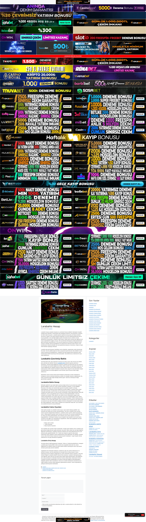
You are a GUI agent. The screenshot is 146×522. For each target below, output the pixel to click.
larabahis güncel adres (99, 435)
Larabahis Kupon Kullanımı (95, 328)
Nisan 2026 (91, 353)
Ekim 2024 (91, 369)
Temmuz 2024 (92, 375)
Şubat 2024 (91, 384)
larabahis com (92, 428)
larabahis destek (97, 428)
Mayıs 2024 (91, 378)
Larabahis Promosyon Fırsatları (96, 319)
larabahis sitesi (100, 443)
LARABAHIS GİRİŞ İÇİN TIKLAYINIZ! (73, 56)
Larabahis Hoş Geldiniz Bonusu (48, 470)
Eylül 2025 (91, 355)
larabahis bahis (92, 414)
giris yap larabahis (92, 407)
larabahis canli (99, 417)
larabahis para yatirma (93, 441)
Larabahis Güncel (92, 435)
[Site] (36, 98)
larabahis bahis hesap (46, 467)
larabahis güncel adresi (92, 436)
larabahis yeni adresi (93, 451)
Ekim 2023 (91, 392)
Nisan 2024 (91, 380)
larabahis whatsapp (94, 449)
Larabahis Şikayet (95, 454)
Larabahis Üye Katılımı (94, 317)
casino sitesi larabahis (99, 403)
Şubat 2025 (91, 361)
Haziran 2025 (92, 357)
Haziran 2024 (92, 377)
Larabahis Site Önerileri (94, 324)
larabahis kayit (92, 440)
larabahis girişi (92, 433)
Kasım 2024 (91, 367)
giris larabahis (98, 406)
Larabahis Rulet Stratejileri (95, 322)
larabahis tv (90, 444)
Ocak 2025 (91, 363)
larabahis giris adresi (93, 429)
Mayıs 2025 (91, 359)
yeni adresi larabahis (98, 456)
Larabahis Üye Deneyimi (94, 309)
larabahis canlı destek (92, 422)
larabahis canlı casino (94, 420)
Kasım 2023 (91, 390)
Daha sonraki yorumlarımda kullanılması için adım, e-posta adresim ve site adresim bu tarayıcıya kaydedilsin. (62, 505)
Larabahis (44, 466)
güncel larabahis (93, 409)
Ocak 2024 (91, 386)
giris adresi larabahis (94, 404)
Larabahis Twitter (94, 446)
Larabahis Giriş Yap (100, 433)
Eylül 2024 (91, 371)
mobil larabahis (91, 456)
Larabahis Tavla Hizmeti (94, 320)
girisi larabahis (92, 406)
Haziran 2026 (92, 351)
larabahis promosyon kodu (93, 443)
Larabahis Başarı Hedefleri (95, 315)
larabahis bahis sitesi (55, 467)
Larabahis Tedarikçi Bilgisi (95, 313)
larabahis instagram (96, 438)
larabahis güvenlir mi (99, 436)
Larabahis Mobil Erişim (94, 330)
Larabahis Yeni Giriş (93, 452)
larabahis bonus (92, 417)
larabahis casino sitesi (95, 425)
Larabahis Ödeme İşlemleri (95, 311)
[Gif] (73, 137)
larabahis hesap (63, 467)
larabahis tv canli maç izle (96, 444)
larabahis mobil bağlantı (98, 440)
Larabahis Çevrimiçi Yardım (95, 326)
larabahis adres (92, 412)
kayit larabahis (93, 411)
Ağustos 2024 (92, 373)
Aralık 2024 (91, 365)
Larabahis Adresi (93, 303)
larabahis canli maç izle (93, 419)
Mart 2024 (91, 382)
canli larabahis (92, 403)
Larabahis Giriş (92, 305)
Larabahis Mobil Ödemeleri (47, 469)
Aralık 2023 (91, 388)
